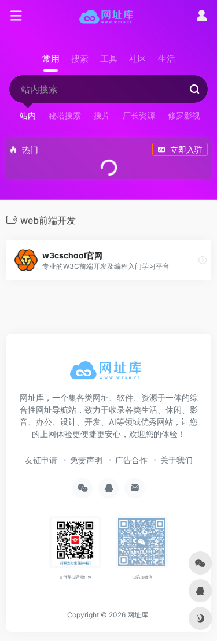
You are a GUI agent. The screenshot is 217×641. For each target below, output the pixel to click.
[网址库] (108, 16)
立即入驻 (186, 149)
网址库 (137, 614)
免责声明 (86, 460)
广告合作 (131, 460)
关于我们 (176, 460)
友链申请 (41, 460)
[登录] (202, 17)
